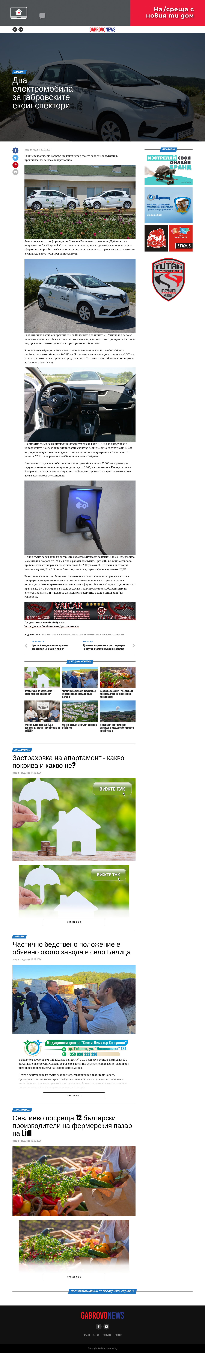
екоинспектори (62, 635)
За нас (96, 1335)
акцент (47, 635)
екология (78, 635)
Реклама (107, 1335)
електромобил (93, 635)
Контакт (118, 1335)
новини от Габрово (113, 635)
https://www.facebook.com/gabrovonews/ (51, 626)
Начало (86, 1335)
